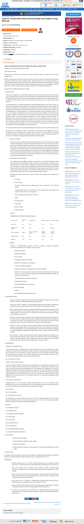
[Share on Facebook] (26, 499)
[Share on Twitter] (28, 499)
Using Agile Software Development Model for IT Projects (17, 503)
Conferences (50, 9)
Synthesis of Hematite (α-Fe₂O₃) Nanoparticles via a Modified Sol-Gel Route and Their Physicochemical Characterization (73, 154)
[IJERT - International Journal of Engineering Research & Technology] (5, 4)
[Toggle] (3, 59)
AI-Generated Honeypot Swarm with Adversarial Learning (73, 181)
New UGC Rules (73, 45)
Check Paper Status (74, 14)
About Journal (14, 9)
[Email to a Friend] (30, 499)
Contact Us (70, 9)
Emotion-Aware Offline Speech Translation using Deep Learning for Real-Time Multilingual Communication (73, 174)
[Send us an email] (82, 1)
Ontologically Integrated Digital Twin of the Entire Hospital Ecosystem (73, 139)
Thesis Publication (60, 9)
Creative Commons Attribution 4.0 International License (40, 54)
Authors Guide (36, 9)
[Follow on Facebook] (80, 1)
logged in (12, 512)
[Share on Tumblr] (37, 499)
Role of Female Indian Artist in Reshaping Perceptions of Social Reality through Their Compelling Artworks (73, 198)
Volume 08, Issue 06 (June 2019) (8, 16)
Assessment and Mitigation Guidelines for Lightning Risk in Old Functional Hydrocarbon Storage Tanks (73, 162)
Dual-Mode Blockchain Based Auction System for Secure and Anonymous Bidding (73, 205)
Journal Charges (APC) (74, 94)
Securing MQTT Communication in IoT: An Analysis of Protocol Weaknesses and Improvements (73, 189)
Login (74, 9)
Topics (30, 9)
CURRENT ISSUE (73, 36)
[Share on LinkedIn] (35, 499)
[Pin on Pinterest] (33, 499)
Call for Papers (24, 9)
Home (8, 9)
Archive (44, 9)
